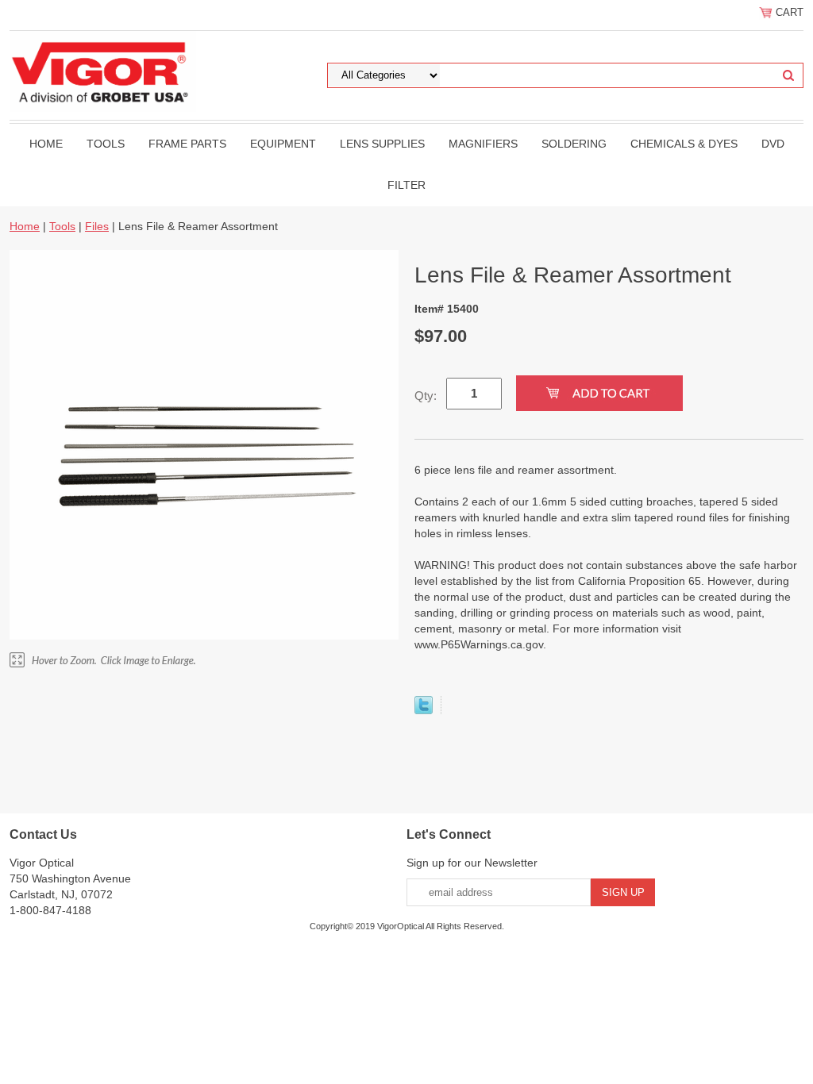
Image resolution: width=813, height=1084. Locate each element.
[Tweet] (423, 710)
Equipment (283, 143)
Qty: (425, 395)
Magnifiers (483, 143)
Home (46, 143)
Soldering (574, 143)
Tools (106, 143)
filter (406, 185)
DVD (772, 143)
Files (97, 226)
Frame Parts (187, 143)
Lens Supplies (382, 143)
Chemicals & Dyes (684, 143)
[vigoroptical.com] (103, 70)
